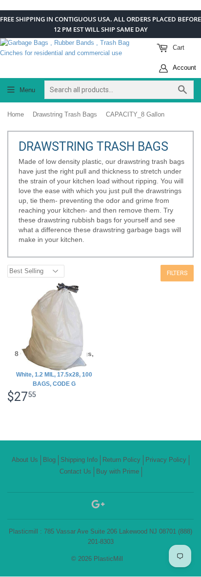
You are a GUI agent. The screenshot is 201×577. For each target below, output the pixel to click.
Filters (177, 273)
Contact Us (75, 471)
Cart (177, 47)
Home (15, 114)
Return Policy (121, 459)
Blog (49, 459)
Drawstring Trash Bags (65, 114)
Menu (27, 90)
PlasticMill (108, 558)
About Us (25, 459)
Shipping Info (79, 459)
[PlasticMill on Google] (98, 506)
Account (183, 67)
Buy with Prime (117, 471)
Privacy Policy (165, 459)
